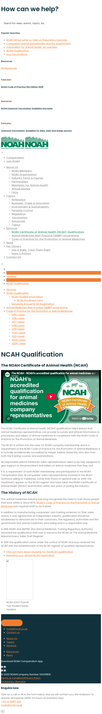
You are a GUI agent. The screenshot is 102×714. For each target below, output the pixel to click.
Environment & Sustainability (30, 206)
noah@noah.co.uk (16, 629)
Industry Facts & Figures (27, 178)
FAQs (15, 192)
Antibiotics (19, 199)
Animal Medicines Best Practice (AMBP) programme (45, 235)
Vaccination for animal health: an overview (31, 47)
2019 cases (18, 329)
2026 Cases (19, 343)
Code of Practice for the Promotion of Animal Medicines (48, 239)
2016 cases (18, 318)
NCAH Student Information (27, 296)
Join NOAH (13, 161)
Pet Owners (13, 246)
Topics (10, 196)
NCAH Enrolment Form (30, 300)
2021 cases (18, 336)
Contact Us (13, 257)
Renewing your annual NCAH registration (30, 555)
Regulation (19, 214)
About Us (12, 167)
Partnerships (20, 181)
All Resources (9, 68)
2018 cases (18, 325)
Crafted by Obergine (13, 681)
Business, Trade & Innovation (31, 203)
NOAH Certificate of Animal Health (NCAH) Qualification (48, 232)
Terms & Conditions (13, 678)
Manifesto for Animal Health (30, 185)
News (9, 242)
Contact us (13, 632)
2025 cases (19, 340)
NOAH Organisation (24, 174)
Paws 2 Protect (21, 253)
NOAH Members (22, 171)
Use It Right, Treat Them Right (31, 250)
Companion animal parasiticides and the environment (38, 43)
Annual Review (21, 188)
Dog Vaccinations (16, 54)
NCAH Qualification (17, 50)
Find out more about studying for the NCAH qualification (39, 551)
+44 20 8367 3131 (11, 701)
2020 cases (18, 332)
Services (11, 228)
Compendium (15, 157)
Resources (18, 221)
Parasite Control (22, 210)
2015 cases (18, 314)
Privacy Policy (33, 678)
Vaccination (19, 217)
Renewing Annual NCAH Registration (33, 304)
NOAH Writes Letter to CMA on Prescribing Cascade (36, 40)
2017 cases (18, 322)
